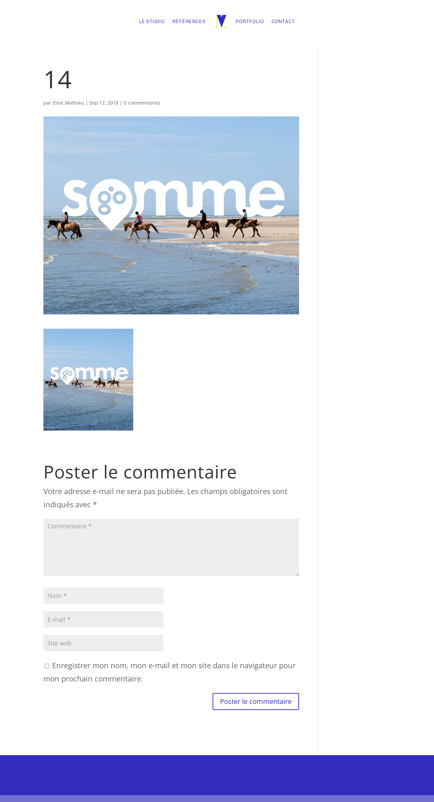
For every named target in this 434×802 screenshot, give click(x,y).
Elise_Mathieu (68, 102)
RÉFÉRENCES (189, 21)
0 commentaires (142, 102)
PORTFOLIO (250, 21)
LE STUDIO (152, 21)
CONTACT (283, 21)
